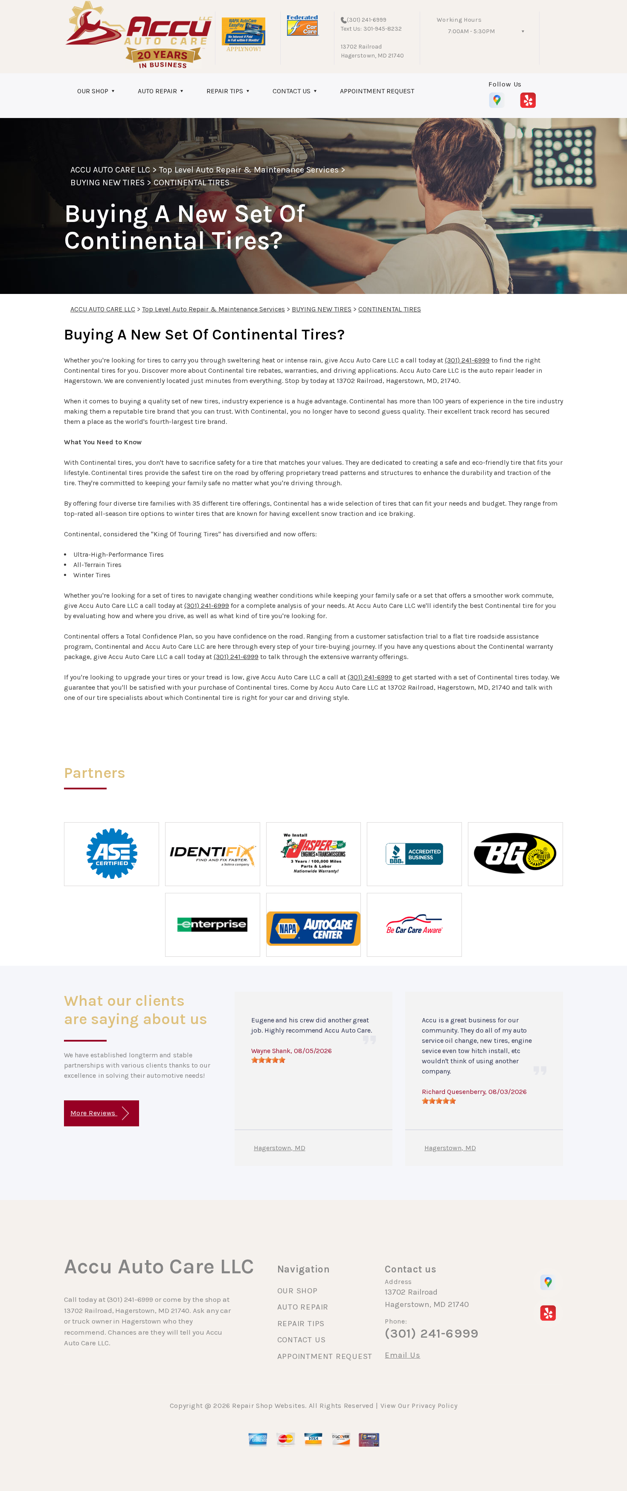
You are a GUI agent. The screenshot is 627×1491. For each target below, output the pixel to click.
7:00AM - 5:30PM (471, 31)
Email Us (402, 1355)
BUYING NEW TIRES (107, 182)
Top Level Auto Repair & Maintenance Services (249, 170)
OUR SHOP (92, 91)
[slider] (268, 1059)
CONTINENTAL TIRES (192, 182)
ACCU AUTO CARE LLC (110, 170)
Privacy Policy (434, 1406)
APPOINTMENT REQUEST (377, 91)
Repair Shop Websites (268, 1406)
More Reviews (93, 1113)
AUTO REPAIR (157, 91)
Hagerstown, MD (279, 1148)
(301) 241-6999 (366, 19)
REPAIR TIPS (224, 91)
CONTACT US (292, 91)
